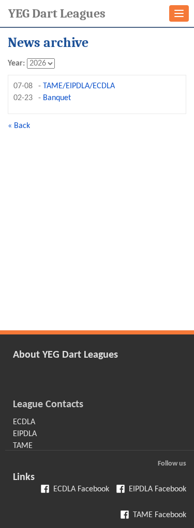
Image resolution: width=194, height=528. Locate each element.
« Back (19, 126)
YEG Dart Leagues (57, 13)
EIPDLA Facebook (157, 489)
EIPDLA (25, 434)
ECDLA (24, 422)
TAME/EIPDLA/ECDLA (79, 86)
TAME (23, 446)
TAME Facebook (159, 515)
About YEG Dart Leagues (65, 355)
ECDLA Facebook (81, 489)
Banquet (57, 98)
